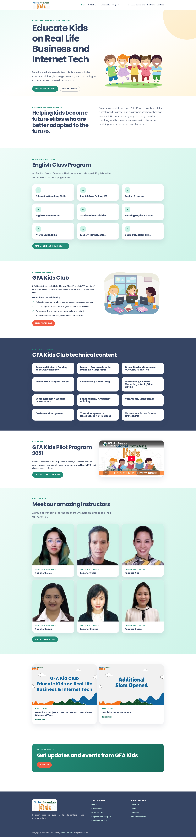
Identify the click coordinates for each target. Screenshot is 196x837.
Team (133, 808)
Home (83, 5)
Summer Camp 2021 (100, 821)
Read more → (41, 719)
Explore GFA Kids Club (45, 88)
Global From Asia (67, 833)
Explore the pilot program (47, 475)
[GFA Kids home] (41, 5)
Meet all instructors (45, 639)
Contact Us (96, 808)
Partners (151, 5)
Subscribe (44, 765)
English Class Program (110, 5)
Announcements (138, 5)
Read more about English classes (50, 246)
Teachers (125, 5)
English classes (69, 88)
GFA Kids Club (93, 5)
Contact (160, 5)
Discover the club (43, 323)
